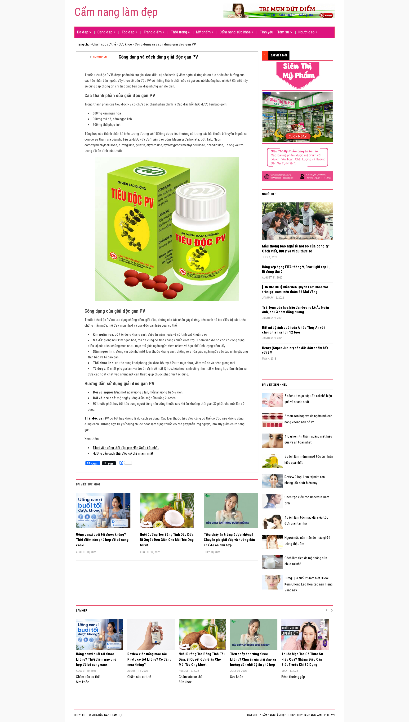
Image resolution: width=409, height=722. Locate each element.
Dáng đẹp (106, 32)
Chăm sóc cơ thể (104, 44)
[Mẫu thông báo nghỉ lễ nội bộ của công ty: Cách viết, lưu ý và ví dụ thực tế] (297, 223)
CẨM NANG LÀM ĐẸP (273, 715)
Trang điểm (153, 32)
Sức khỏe (125, 44)
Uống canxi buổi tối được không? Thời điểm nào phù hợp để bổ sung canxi (102, 539)
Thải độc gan (94, 418)
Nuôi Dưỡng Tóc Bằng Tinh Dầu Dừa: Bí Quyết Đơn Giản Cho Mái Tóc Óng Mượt (167, 539)
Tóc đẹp (129, 32)
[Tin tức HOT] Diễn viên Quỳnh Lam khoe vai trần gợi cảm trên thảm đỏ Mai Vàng (295, 289)
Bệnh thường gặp (293, 677)
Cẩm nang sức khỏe (236, 32)
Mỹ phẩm (204, 32)
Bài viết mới (279, 55)
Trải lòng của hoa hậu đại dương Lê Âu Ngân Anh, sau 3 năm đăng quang (295, 309)
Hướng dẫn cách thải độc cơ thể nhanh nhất (123, 453)
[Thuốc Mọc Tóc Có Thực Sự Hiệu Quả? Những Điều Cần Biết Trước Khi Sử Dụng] (304, 634)
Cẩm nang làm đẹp (116, 12)
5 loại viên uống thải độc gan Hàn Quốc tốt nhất (126, 448)
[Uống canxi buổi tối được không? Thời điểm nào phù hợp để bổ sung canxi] (103, 512)
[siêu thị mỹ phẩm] (297, 121)
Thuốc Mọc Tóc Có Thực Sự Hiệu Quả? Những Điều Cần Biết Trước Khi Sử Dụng (302, 659)
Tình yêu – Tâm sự (276, 32)
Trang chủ (82, 44)
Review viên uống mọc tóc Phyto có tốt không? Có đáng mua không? (149, 659)
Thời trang (180, 32)
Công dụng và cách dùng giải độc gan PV (158, 57)
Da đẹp (84, 32)
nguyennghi (100, 56)
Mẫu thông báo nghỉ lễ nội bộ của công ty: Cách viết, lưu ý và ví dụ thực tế (295, 248)
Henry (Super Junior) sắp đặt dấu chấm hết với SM (295, 350)
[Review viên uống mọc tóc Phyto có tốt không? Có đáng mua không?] (150, 634)
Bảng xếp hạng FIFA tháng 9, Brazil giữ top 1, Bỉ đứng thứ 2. (296, 269)
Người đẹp (307, 32)
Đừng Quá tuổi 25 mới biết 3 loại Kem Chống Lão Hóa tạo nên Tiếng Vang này (309, 584)
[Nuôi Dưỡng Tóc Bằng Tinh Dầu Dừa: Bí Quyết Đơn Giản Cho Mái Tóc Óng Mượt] (167, 512)
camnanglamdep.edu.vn (319, 715)
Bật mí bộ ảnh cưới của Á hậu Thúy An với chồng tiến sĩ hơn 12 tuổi (293, 329)
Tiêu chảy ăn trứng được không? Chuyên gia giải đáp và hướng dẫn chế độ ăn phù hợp (229, 539)
